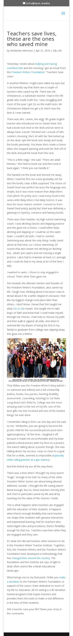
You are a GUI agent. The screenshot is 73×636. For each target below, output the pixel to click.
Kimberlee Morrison (21, 50)
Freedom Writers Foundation (27, 72)
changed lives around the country (31, 558)
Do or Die (19, 308)
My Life (57, 50)
